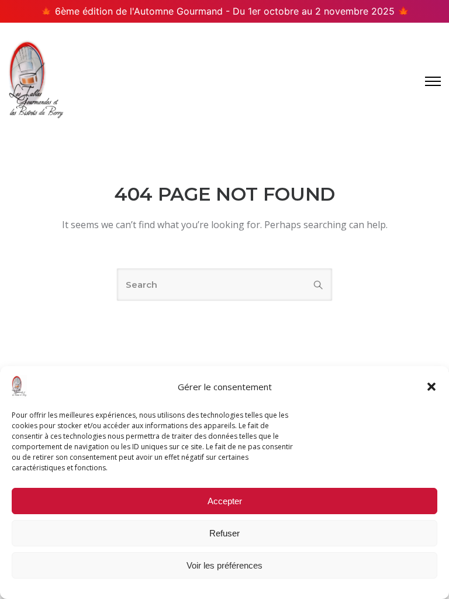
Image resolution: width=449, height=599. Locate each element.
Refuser (224, 533)
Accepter (225, 501)
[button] (431, 387)
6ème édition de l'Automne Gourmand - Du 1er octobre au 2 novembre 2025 (225, 11)
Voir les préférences (224, 565)
